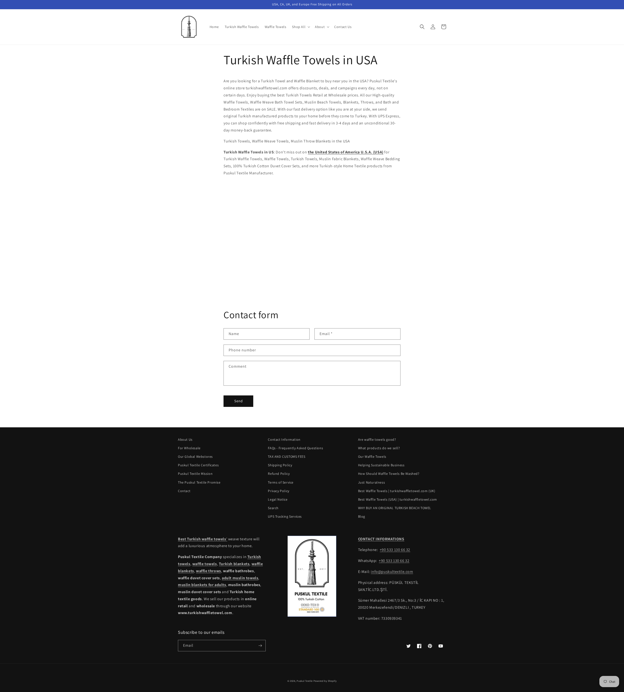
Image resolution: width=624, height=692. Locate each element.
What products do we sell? (379, 448)
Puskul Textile (305, 681)
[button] (300, 27)
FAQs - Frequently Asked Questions (295, 448)
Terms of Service (280, 482)
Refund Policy (279, 473)
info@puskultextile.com (392, 571)
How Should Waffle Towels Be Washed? (388, 473)
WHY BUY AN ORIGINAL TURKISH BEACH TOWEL (394, 508)
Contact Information (284, 439)
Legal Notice (277, 499)
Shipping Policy (280, 465)
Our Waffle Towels (372, 456)
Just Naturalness (371, 482)
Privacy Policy (278, 491)
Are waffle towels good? (377, 439)
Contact (184, 491)
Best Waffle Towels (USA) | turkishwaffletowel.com (397, 499)
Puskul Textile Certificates (198, 465)
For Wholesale (189, 448)
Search (273, 508)
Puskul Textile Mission (195, 473)
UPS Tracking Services (285, 516)
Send (238, 401)
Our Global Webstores (195, 456)
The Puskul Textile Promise (199, 482)
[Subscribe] (260, 645)
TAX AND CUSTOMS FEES (286, 456)
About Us (185, 439)
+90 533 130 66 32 (395, 549)
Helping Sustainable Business (381, 465)
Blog (361, 516)
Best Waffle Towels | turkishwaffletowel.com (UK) (396, 491)
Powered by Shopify (325, 681)
